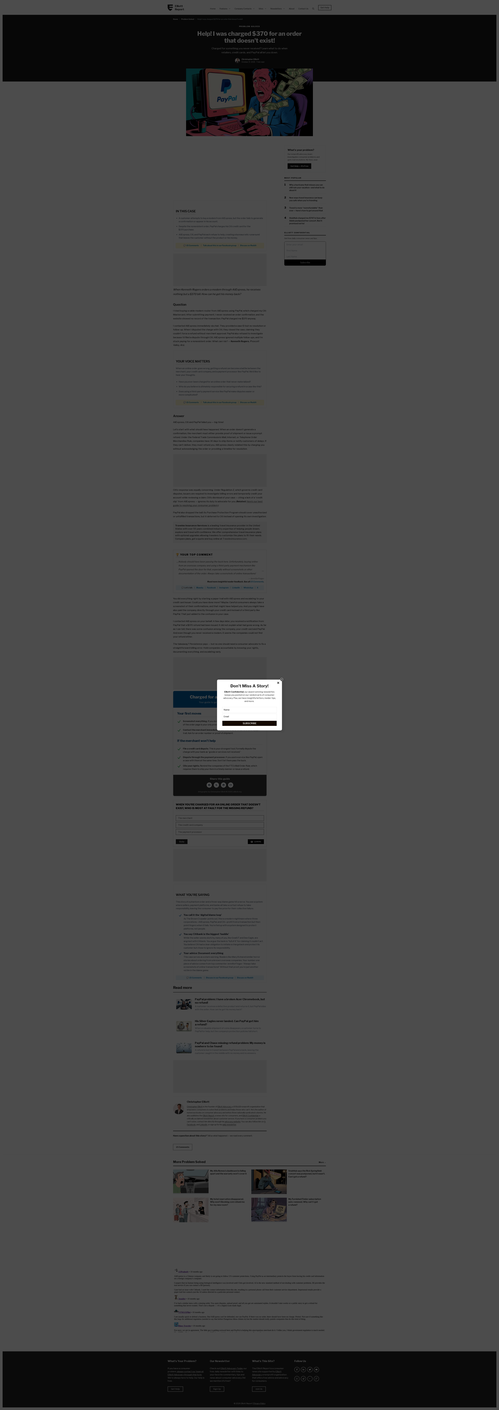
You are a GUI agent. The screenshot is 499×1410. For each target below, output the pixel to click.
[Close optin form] (278, 683)
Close (282, 680)
